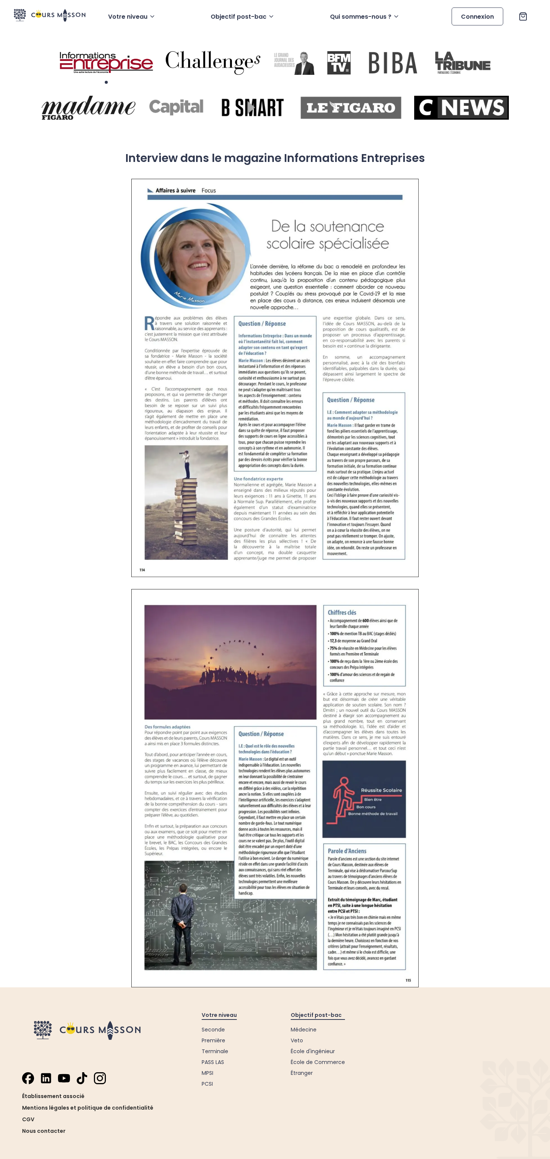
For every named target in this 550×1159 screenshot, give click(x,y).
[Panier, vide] (523, 16)
